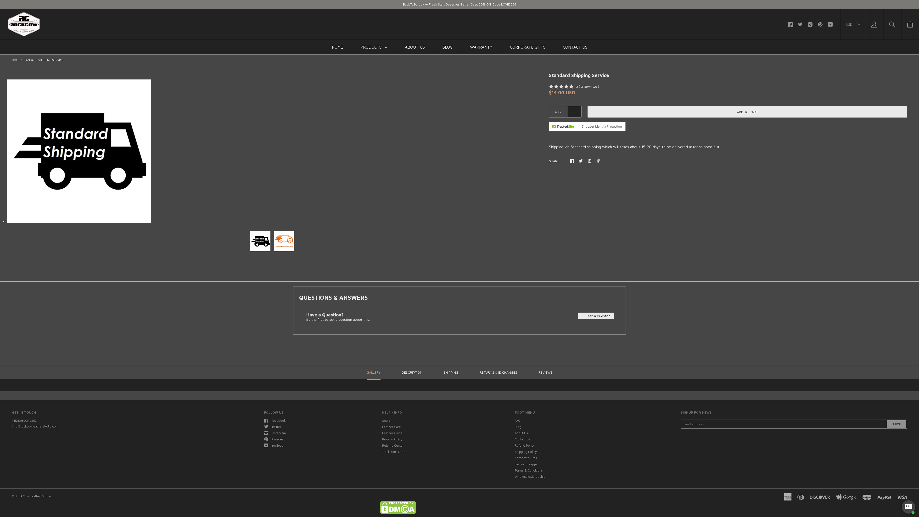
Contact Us (575, 47)
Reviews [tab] (545, 372)
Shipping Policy (526, 452)
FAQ (518, 420)
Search (387, 420)
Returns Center (393, 445)
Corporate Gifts (527, 47)
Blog (447, 47)
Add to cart (747, 112)
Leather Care (391, 427)
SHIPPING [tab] (451, 372)
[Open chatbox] (908, 507)
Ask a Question (599, 316)
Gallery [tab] (374, 372)
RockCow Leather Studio (33, 496)
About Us (415, 47)
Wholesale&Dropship (530, 476)
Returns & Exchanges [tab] (498, 372)
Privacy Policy (392, 439)
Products (371, 47)
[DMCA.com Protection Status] (398, 513)
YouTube (278, 445)
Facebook (279, 420)
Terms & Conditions (529, 470)
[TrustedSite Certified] (587, 126)
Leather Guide (392, 433)
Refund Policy (525, 445)
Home (337, 47)
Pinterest (278, 439)
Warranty (481, 47)
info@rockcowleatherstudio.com (35, 426)
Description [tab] (412, 372)
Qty (558, 112)
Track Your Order (394, 452)
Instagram (279, 433)
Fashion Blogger (526, 464)
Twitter (276, 427)
